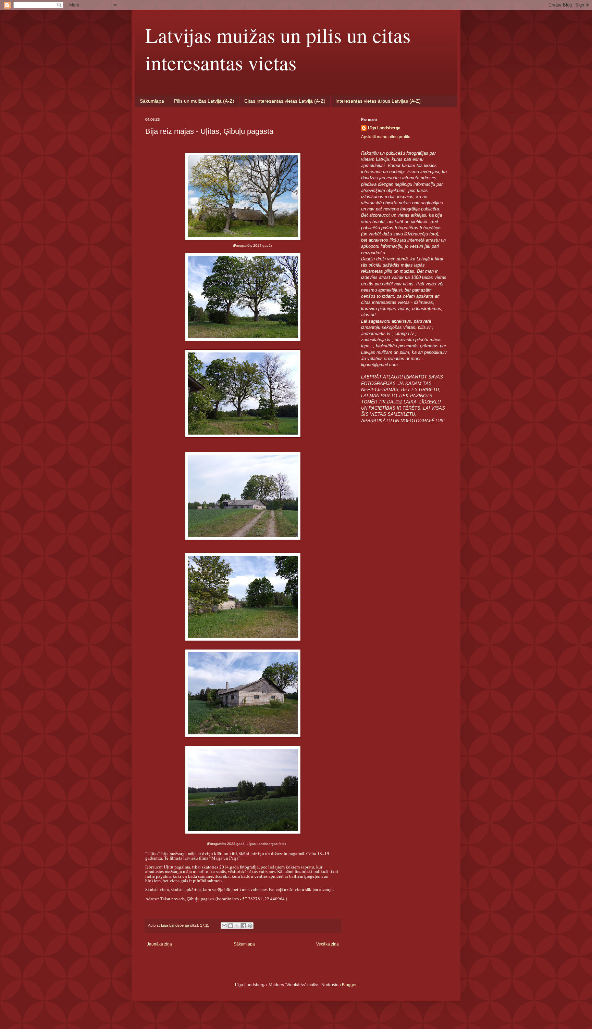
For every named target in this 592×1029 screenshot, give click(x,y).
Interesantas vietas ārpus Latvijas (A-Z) (378, 101)
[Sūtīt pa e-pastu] (224, 925)
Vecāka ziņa (327, 944)
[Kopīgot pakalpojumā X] (237, 925)
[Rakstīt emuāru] (230, 925)
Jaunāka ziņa (159, 944)
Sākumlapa (152, 101)
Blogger (349, 984)
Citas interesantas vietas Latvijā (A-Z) (284, 101)
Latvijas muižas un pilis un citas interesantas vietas (277, 48)
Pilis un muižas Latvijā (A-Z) (204, 101)
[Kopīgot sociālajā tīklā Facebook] (243, 925)
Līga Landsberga (384, 128)
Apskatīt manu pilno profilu (385, 136)
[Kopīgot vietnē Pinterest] (250, 925)
